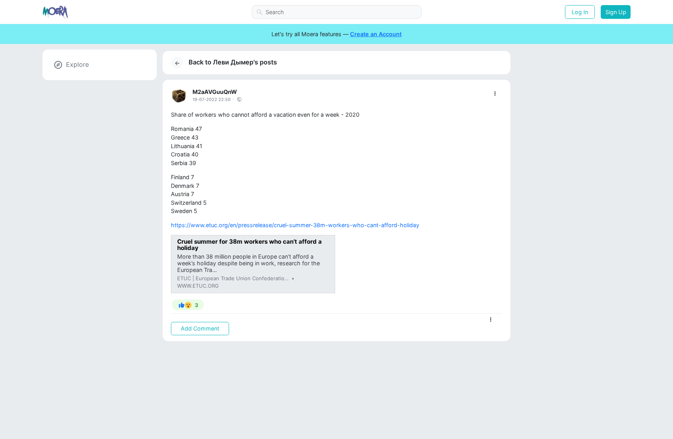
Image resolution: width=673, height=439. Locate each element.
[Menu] (495, 94)
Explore (77, 64)
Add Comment (200, 328)
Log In (580, 12)
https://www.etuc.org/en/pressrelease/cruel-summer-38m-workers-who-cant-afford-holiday (295, 225)
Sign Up (615, 12)
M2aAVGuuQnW (215, 91)
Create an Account (376, 34)
